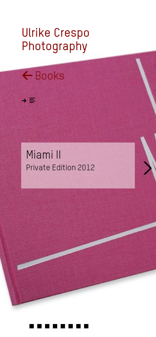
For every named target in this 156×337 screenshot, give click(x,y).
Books (43, 76)
